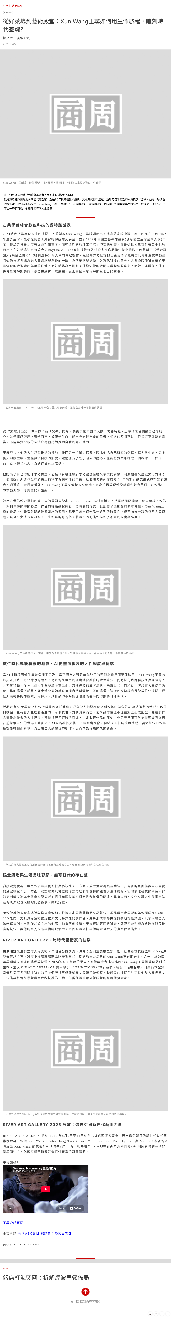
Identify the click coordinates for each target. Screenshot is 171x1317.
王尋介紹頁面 (13, 1223)
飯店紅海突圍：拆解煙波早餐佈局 (46, 1277)
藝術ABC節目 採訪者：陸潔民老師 (45, 1233)
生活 (5, 6)
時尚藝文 (17, 6)
